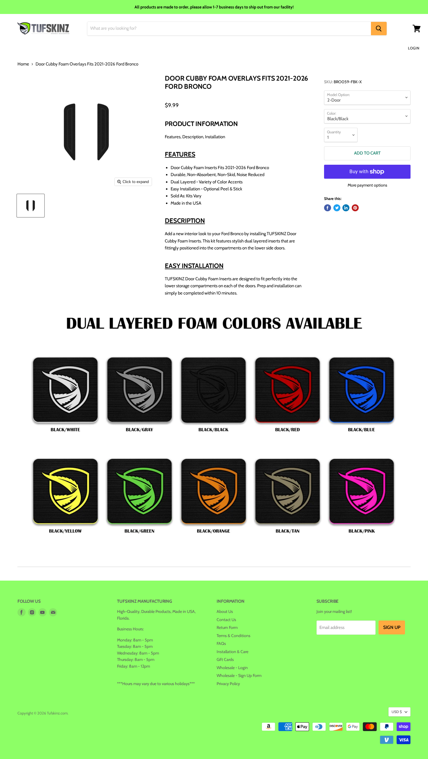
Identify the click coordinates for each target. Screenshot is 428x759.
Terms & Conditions (233, 635)
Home (23, 64)
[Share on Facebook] (327, 207)
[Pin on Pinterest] (355, 207)
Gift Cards (225, 659)
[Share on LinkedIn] (345, 207)
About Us (225, 611)
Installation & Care (232, 651)
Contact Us (226, 619)
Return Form (227, 627)
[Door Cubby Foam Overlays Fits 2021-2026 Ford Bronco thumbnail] (30, 205)
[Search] (379, 28)
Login (413, 48)
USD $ (397, 712)
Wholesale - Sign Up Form (239, 675)
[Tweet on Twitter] (336, 207)
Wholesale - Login (232, 667)
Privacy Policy (228, 683)
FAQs (221, 643)
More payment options (367, 185)
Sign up (391, 627)
